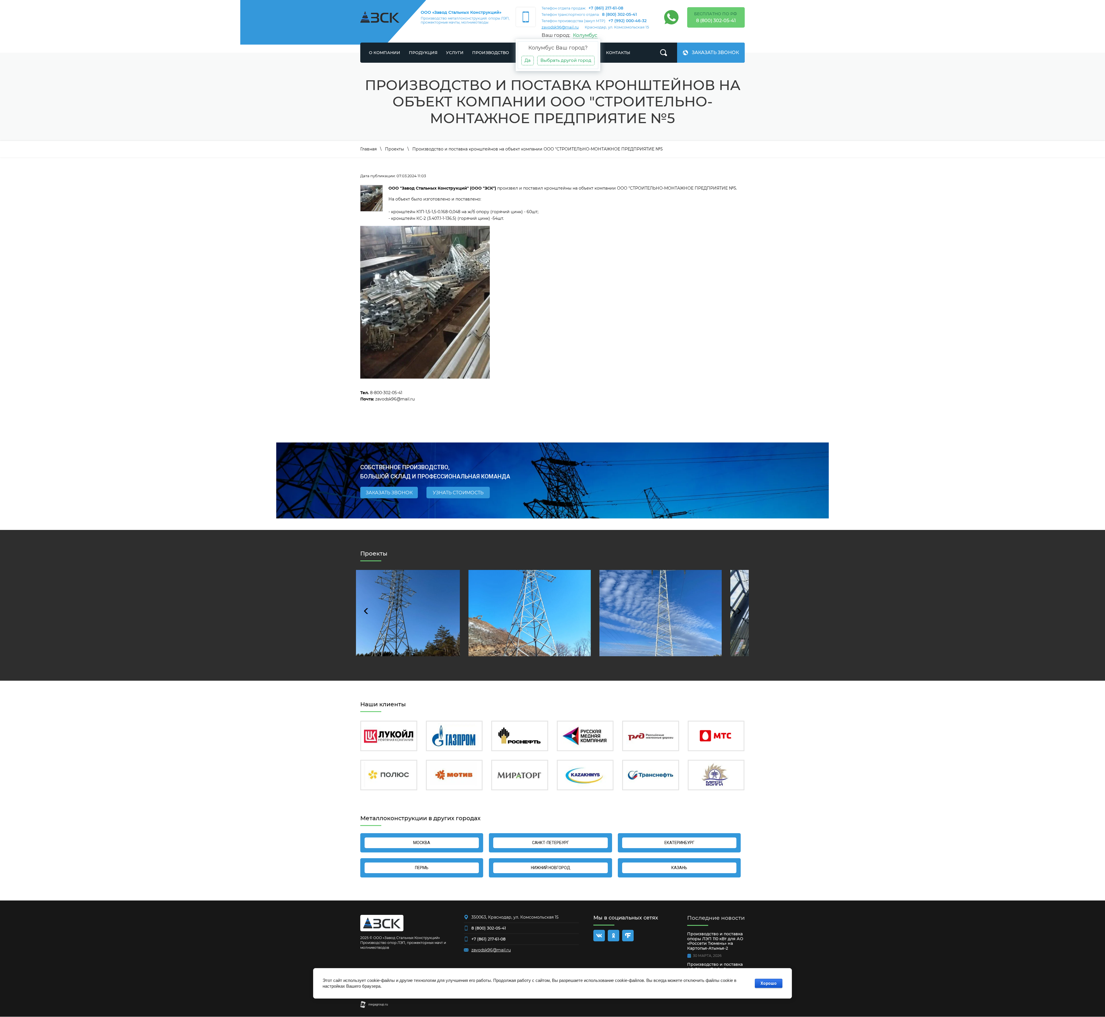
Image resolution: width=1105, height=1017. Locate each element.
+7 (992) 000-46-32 (627, 20)
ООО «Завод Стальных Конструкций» (461, 12)
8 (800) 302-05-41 (619, 14)
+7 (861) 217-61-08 (605, 8)
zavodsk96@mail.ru (560, 27)
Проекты (394, 149)
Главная (368, 149)
